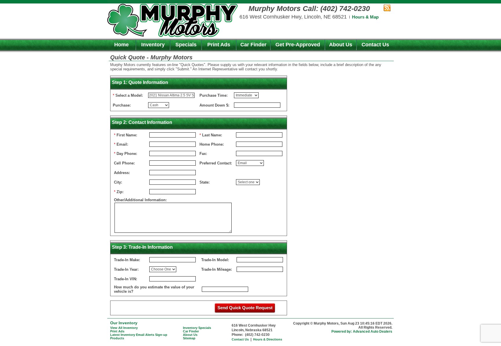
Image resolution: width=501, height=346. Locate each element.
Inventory (153, 44)
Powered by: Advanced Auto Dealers (361, 331)
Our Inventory (123, 323)
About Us (340, 44)
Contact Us (375, 44)
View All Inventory (124, 327)
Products (117, 338)
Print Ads (218, 44)
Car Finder (253, 44)
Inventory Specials (197, 327)
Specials (186, 44)
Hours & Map (365, 16)
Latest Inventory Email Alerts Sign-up (138, 334)
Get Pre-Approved (297, 44)
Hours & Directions (267, 339)
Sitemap (189, 338)
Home (121, 44)
